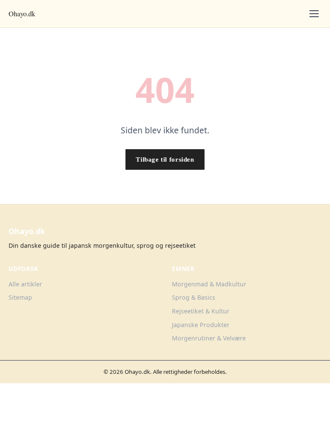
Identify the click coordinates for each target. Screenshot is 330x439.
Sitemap (20, 297)
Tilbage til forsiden (165, 159)
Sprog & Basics (193, 297)
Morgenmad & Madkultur (209, 284)
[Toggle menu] (314, 14)
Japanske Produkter (200, 325)
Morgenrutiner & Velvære (209, 338)
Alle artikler (25, 284)
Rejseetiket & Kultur (200, 311)
